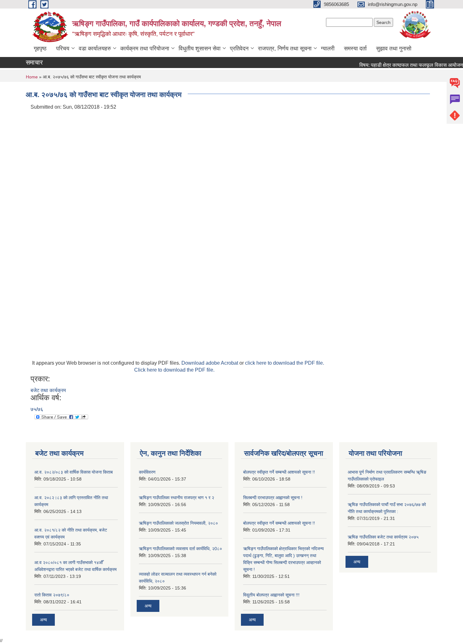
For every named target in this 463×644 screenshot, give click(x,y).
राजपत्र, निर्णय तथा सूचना (285, 48)
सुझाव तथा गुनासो (393, 48)
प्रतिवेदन (239, 48)
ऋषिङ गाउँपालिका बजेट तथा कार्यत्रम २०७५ (383, 536)
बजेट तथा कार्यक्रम (48, 390)
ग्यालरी (327, 48)
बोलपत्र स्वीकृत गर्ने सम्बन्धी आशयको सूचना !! (279, 472)
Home (32, 76)
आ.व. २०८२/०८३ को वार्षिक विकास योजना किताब (73, 472)
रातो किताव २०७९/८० (51, 594)
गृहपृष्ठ (40, 48)
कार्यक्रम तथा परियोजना (144, 48)
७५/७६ (37, 409)
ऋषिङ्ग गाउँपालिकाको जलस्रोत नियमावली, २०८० (178, 523)
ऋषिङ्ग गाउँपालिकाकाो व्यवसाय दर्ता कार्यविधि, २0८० (180, 548)
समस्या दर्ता (355, 48)
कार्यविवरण (147, 472)
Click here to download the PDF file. (174, 370)
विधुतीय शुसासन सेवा (199, 48)
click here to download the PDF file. (284, 363)
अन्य (43, 619)
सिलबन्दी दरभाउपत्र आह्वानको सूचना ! (272, 497)
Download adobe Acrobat (210, 363)
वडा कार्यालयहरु (95, 48)
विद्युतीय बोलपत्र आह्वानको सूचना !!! (271, 594)
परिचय (62, 48)
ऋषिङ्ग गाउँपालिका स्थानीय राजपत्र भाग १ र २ (176, 497)
